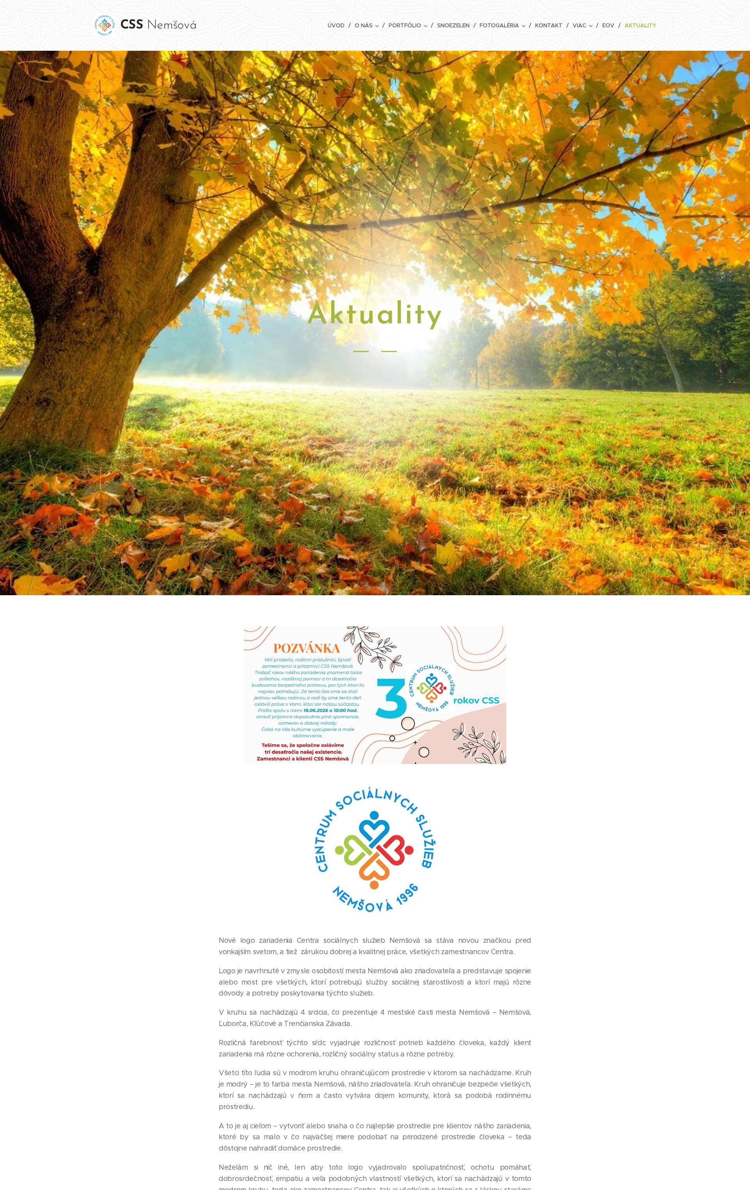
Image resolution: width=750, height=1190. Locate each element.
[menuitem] (338, 25)
